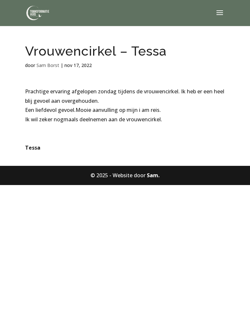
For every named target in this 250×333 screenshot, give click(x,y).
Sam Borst (47, 65)
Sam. (153, 175)
